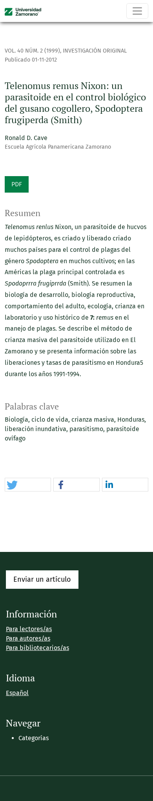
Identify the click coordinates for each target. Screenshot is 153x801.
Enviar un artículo (42, 579)
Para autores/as (28, 638)
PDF (16, 184)
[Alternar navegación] (137, 11)
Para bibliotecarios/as (37, 648)
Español (17, 693)
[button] (28, 485)
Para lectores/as (29, 629)
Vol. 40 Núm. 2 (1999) (32, 50)
